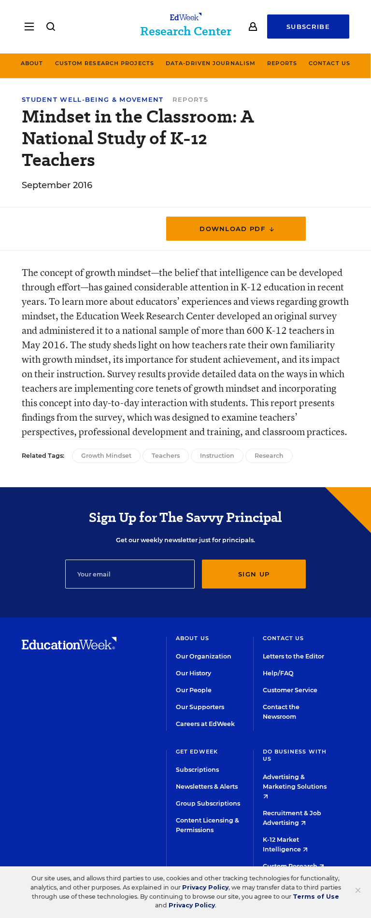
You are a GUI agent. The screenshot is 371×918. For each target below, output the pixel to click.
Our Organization (203, 656)
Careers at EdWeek (205, 723)
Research (269, 455)
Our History (193, 673)
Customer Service (290, 690)
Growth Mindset (106, 455)
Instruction (217, 455)
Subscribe (308, 26)
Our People (194, 690)
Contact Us (329, 63)
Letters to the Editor (293, 656)
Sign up (254, 574)
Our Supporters (200, 707)
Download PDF (234, 229)
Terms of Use (316, 896)
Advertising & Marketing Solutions (295, 781)
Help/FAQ (278, 673)
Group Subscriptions (208, 803)
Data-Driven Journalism (211, 63)
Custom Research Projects (104, 63)
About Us (192, 638)
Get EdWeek (197, 751)
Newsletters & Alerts (207, 786)
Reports (282, 63)
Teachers (166, 455)
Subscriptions (197, 769)
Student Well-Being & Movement (93, 99)
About (32, 63)
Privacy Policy (205, 887)
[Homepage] (69, 647)
